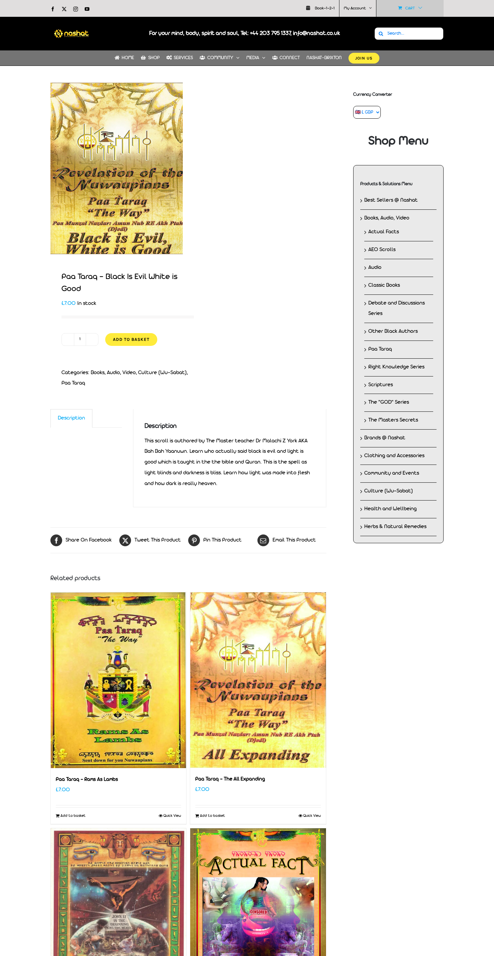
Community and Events (391, 473)
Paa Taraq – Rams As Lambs (87, 780)
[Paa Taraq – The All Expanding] (258, 680)
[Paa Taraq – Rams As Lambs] (118, 680)
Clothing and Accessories (394, 455)
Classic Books (384, 285)
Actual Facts (383, 232)
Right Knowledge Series (396, 367)
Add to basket (131, 339)
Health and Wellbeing (390, 509)
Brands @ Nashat (384, 438)
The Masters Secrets (393, 420)
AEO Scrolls (382, 249)
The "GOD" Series (388, 402)
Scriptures (380, 385)
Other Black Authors (393, 331)
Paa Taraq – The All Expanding (230, 779)
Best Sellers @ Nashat (391, 200)
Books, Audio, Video (113, 372)
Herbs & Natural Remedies (395, 526)
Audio (374, 267)
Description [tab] (71, 418)
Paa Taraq (73, 383)
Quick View (172, 816)
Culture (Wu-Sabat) (162, 372)
